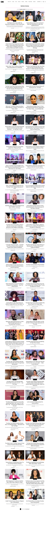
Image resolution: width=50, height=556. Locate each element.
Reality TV (9, 1)
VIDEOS (26, 1)
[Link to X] (45, 1)
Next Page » (27, 509)
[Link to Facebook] (42, 1)
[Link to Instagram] (44, 1)
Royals (19, 1)
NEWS (13, 1)
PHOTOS (23, 1)
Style (16, 1)
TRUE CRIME (30, 1)
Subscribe (39, 1)
